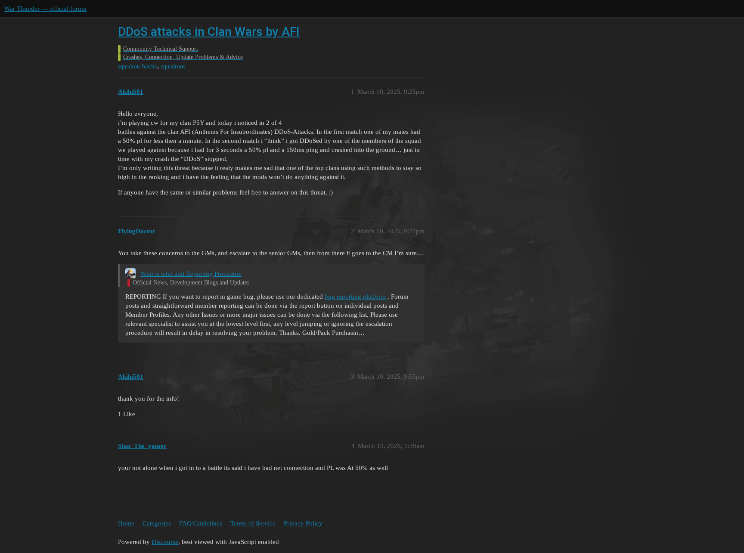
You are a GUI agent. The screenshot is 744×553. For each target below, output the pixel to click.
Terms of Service (253, 523)
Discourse (165, 541)
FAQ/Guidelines (200, 523)
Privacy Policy (303, 523)
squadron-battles (138, 66)
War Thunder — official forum (45, 8)
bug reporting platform (356, 296)
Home (126, 523)
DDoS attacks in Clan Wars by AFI (209, 32)
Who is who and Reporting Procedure (191, 273)
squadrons (173, 66)
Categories (157, 523)
